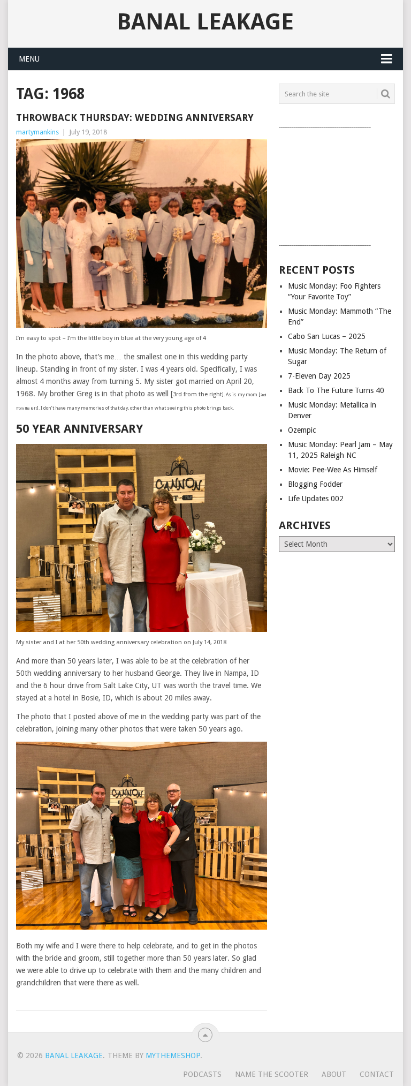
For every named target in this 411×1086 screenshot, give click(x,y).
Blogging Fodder (315, 484)
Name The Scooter (271, 1074)
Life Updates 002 (316, 498)
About (334, 1074)
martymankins (37, 132)
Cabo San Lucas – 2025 (327, 336)
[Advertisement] (337, 184)
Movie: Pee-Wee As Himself (332, 469)
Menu (29, 59)
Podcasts (202, 1074)
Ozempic (302, 430)
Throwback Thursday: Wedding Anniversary (135, 117)
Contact (377, 1074)
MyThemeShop (173, 1055)
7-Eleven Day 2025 (319, 376)
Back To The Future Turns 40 (336, 390)
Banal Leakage (205, 22)
